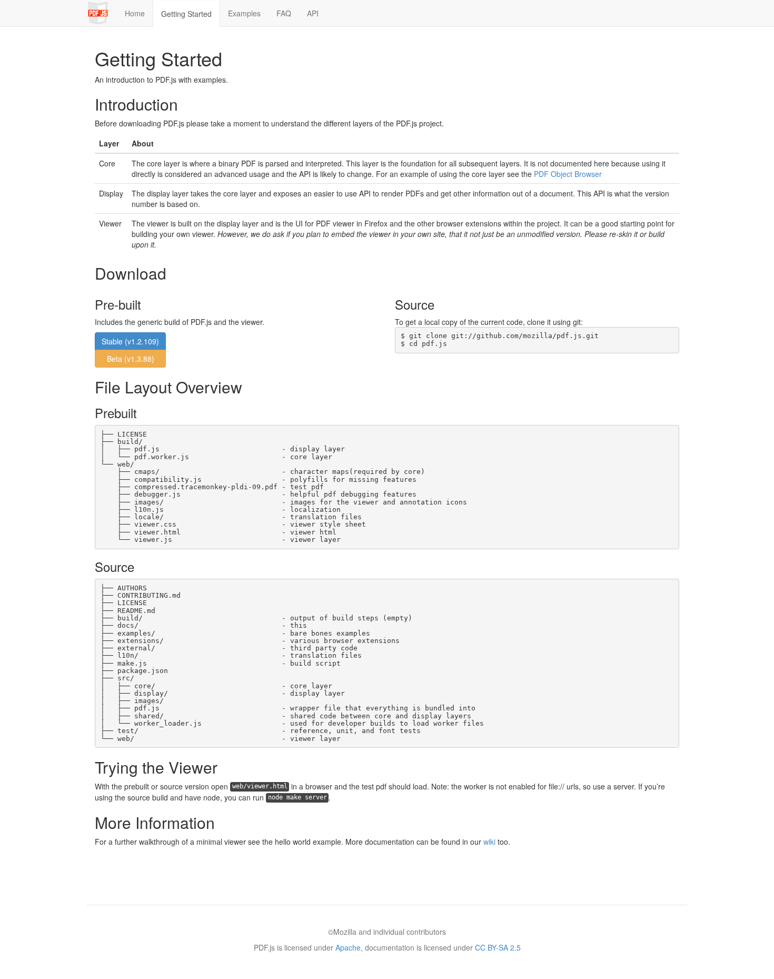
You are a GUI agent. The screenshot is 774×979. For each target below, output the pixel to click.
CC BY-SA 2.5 (498, 947)
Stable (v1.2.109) (130, 341)
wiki (489, 841)
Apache (348, 947)
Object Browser (568, 174)
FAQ (283, 13)
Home (135, 13)
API (313, 13)
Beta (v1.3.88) (130, 358)
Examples (244, 13)
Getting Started (186, 13)
